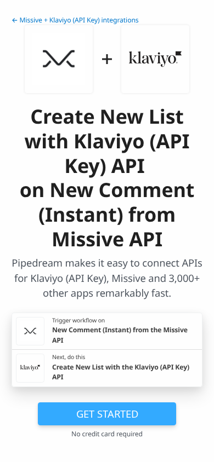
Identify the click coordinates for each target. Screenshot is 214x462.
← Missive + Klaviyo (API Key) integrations (75, 20)
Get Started (107, 413)
